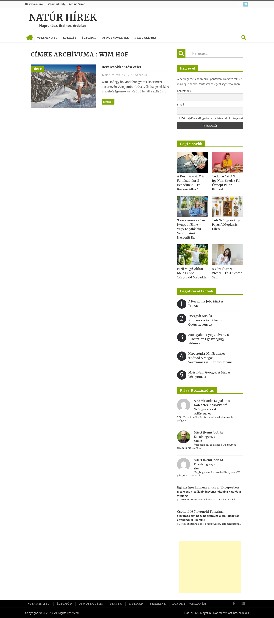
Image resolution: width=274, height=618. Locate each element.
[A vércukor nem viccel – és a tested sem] (227, 254)
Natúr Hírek (63, 17)
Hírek (37, 69)
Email (180, 104)
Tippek (116, 603)
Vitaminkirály (56, 4)
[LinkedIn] (246, 4)
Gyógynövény (90, 603)
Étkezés (69, 37)
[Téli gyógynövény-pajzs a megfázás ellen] (227, 206)
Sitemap (135, 603)
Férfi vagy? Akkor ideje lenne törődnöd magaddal (192, 273)
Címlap (29, 37)
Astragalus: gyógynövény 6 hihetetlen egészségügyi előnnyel (208, 339)
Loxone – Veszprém (189, 603)
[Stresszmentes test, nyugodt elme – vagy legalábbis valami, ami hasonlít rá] (192, 206)
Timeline (158, 603)
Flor (196, 468)
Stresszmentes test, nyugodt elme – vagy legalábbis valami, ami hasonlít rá (192, 228)
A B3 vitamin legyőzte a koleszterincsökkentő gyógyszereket (212, 405)
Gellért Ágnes (202, 413)
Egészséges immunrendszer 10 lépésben (208, 487)
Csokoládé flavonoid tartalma (200, 511)
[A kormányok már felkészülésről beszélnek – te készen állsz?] (192, 162)
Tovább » (108, 101)
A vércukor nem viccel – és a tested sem (227, 273)
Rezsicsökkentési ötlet (121, 67)
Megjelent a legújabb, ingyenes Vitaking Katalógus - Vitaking (210, 493)
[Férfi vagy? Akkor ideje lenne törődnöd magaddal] (192, 254)
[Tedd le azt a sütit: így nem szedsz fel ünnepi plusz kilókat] (227, 162)
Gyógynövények (115, 37)
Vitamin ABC (47, 37)
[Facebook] (239, 4)
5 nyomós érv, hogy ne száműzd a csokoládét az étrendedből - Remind (208, 518)
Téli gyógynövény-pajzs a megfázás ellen (226, 224)
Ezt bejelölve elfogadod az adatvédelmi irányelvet (212, 118)
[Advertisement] (210, 567)
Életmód (89, 37)
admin (198, 441)
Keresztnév (184, 91)
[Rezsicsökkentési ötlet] (63, 86)
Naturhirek (113, 75)
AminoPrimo (77, 4)
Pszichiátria (145, 37)
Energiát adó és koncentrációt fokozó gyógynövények (205, 320)
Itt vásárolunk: (34, 4)
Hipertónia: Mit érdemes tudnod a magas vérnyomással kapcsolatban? (210, 358)
